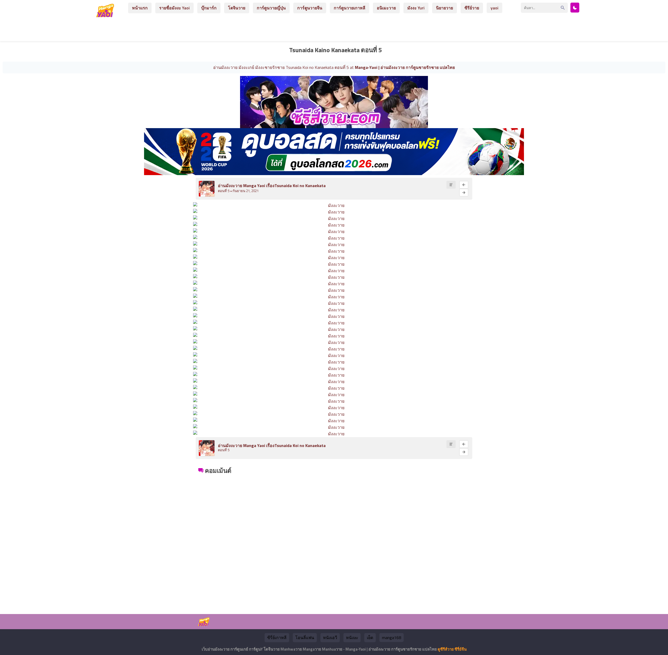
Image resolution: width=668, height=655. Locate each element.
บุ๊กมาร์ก (209, 8)
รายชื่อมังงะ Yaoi (174, 8)
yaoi (494, 8)
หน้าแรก (140, 8)
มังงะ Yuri (416, 8)
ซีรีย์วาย (471, 8)
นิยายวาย (444, 8)
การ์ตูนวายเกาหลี (349, 8)
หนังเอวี (330, 637)
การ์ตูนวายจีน (309, 8)
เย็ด (370, 637)
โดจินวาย (236, 8)
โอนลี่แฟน (304, 637)
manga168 (391, 637)
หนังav (352, 637)
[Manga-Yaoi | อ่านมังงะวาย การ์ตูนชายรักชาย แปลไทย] (106, 15)
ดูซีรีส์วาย (446, 649)
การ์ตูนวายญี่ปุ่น (271, 8)
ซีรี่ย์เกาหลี (277, 637)
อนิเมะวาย (386, 8)
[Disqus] (334, 541)
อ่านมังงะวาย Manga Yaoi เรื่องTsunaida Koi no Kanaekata (272, 185)
